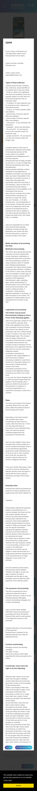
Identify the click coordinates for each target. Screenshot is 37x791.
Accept (9, 747)
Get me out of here (23, 747)
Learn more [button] (8, 780)
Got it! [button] (18, 785)
